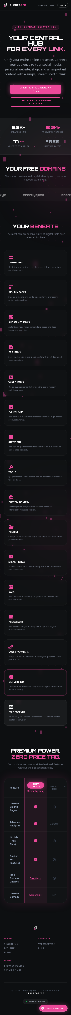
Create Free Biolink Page (35, 89)
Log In (63, 5)
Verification (47, 944)
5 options (35, 878)
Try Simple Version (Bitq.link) (35, 102)
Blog (52, 5)
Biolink (9, 948)
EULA (41, 948)
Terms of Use (12, 970)
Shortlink (11, 944)
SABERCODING (35, 993)
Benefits (42, 5)
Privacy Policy (14, 965)
